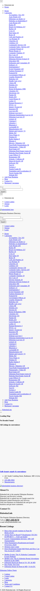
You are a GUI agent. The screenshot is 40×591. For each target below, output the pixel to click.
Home (6, 7)
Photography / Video (17, 147)
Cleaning (13, 91)
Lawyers (13, 111)
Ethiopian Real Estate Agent (20, 151)
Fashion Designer (16, 71)
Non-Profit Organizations (19, 145)
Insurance (13, 109)
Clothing (13, 43)
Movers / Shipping (17, 143)
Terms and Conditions (12, 584)
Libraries (12, 123)
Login (6, 206)
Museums (13, 125)
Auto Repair (15, 23)
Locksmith (14, 127)
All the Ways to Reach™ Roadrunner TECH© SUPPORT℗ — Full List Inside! (20, 536)
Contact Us (8, 181)
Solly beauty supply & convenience (13, 472)
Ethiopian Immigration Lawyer (21, 115)
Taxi (11, 165)
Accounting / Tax (16, 15)
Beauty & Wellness (17, 27)
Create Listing (9, 202)
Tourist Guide (15, 169)
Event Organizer (16, 69)
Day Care (13, 55)
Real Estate (14, 149)
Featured (13, 73)
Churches (13, 41)
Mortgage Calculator (11, 183)
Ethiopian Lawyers (16, 117)
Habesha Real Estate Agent (19, 153)
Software (13, 163)
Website (13, 175)
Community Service (17, 45)
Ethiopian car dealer (17, 19)
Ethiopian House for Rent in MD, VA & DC (20, 567)
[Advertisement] (20, 448)
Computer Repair (16, 49)
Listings (7, 574)
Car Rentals (14, 39)
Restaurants (14, 157)
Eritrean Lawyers (15, 113)
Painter (12, 95)
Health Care (15, 81)
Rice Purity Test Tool (11, 565)
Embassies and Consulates (19, 63)
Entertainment (14, 67)
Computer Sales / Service (19, 47)
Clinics (12, 83)
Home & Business (17, 89)
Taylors (12, 167)
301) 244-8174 (12, 520)
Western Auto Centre (11, 547)
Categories (8, 13)
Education (14, 61)
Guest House (14, 99)
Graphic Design (15, 77)
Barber (12, 29)
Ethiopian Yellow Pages (8, 570)
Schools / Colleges (16, 159)
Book (12, 35)
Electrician (14, 93)
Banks (12, 25)
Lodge (12, 101)
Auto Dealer (15, 17)
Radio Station (14, 139)
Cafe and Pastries (16, 37)
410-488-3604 (9, 480)
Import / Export (15, 107)
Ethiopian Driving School (19, 59)
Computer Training (16, 53)
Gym (12, 31)
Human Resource (15, 103)
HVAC (12, 105)
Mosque (12, 141)
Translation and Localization (20, 171)
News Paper (14, 135)
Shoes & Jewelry (16, 161)
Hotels (13, 97)
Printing (13, 137)
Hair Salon (14, 33)
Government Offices (17, 75)
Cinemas (12, 121)
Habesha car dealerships (18, 21)
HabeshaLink (7, 410)
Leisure (12, 119)
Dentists (13, 85)
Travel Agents (15, 173)
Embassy (13, 65)
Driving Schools (16, 57)
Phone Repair (15, 51)
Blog (6, 179)
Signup (6, 204)
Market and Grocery (17, 131)
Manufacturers (15, 129)
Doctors (13, 87)
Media (12, 133)
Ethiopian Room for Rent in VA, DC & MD (19, 563)
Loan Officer (14, 155)
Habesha (13, 79)
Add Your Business (11, 177)
